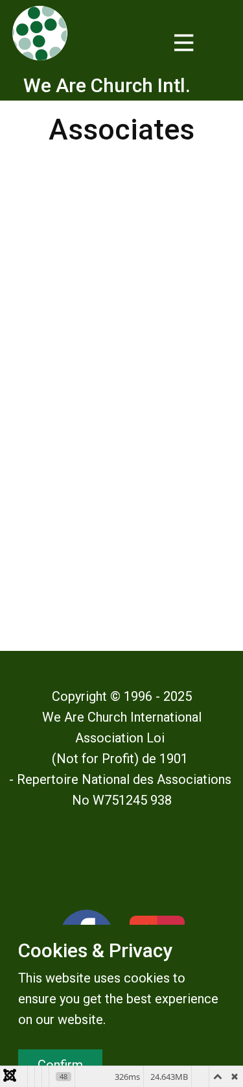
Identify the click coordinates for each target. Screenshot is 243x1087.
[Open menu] (184, 42)
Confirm (60, 1065)
